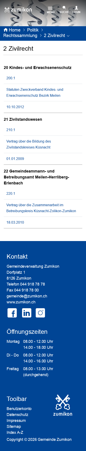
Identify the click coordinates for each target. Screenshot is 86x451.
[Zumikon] (18, 9)
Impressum (16, 420)
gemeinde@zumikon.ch (27, 296)
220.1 (10, 193)
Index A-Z (15, 432)
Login (76, 12)
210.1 (10, 130)
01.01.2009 (15, 159)
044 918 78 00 (26, 290)
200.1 (10, 78)
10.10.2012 (15, 107)
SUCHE (64, 12)
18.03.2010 (15, 222)
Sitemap (14, 426)
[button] (33, 30)
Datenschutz (17, 414)
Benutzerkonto (19, 408)
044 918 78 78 (32, 284)
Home (15, 30)
